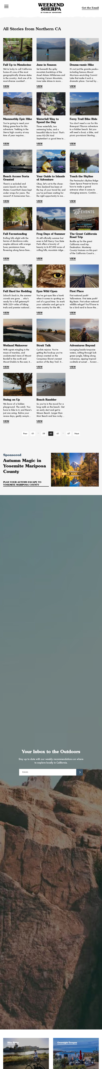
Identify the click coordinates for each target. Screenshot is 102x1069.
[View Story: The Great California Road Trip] (84, 218)
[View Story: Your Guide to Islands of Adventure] (51, 161)
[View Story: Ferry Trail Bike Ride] (84, 103)
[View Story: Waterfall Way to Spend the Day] (51, 103)
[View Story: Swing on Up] (17, 384)
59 (43, 434)
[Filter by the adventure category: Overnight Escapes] (76, 1039)
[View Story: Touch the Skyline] (84, 161)
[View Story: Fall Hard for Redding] (17, 276)
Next (77, 434)
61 (58, 434)
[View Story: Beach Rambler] (51, 384)
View (6, 86)
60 (51, 434)
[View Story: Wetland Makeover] (17, 330)
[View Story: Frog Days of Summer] (51, 218)
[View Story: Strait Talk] (51, 330)
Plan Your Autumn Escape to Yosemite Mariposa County (22, 483)
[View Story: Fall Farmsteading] (17, 218)
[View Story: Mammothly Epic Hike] (17, 103)
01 (33, 434)
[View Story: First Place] (84, 276)
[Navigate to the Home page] (51, 8)
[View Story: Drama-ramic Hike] (84, 49)
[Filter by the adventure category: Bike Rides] (26, 1039)
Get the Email (90, 8)
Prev (25, 434)
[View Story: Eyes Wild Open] (51, 276)
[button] (6, 6)
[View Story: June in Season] (51, 49)
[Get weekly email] (79, 772)
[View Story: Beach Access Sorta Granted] (17, 161)
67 (68, 434)
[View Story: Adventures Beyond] (84, 330)
